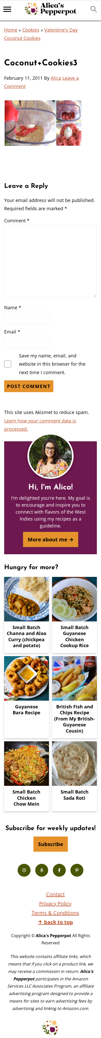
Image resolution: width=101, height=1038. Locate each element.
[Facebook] (59, 870)
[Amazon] (41, 870)
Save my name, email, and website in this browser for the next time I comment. (52, 364)
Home (10, 30)
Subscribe (50, 844)
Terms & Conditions (55, 912)
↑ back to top (55, 922)
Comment (17, 220)
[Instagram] (24, 870)
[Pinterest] (76, 870)
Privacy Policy (55, 903)
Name (12, 307)
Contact (55, 894)
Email (12, 332)
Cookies (30, 30)
